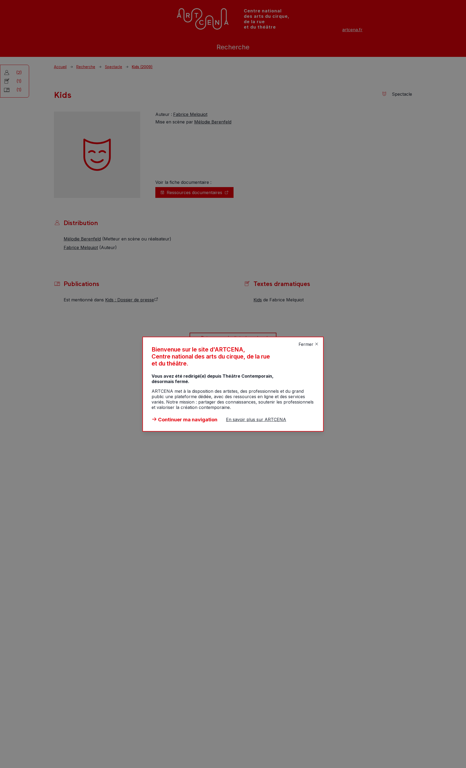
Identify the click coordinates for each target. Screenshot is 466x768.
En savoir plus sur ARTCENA (256, 419)
